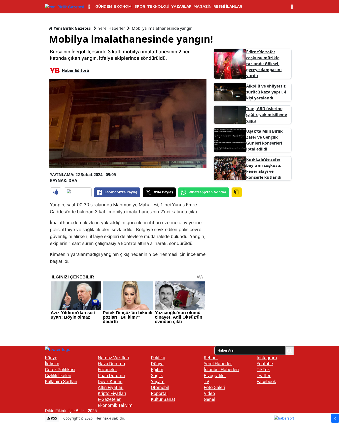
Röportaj (159, 393)
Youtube (265, 363)
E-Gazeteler (109, 399)
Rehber (211, 357)
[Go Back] (335, 418)
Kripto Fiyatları (112, 393)
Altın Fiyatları (110, 387)
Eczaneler (107, 369)
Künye (51, 357)
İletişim (52, 363)
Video (209, 393)
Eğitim (157, 369)
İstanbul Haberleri (221, 369)
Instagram (267, 357)
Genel (209, 399)
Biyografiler (215, 375)
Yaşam (158, 381)
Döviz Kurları (110, 381)
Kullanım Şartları (61, 381)
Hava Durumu (111, 363)
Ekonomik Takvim (115, 405)
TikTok (263, 369)
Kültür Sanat (163, 399)
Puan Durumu (111, 375)
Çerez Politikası (60, 369)
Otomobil (160, 387)
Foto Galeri (214, 387)
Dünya (157, 363)
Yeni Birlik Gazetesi (72, 28)
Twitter (264, 375)
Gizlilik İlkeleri (58, 375)
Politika (158, 357)
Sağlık (157, 375)
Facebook (266, 381)
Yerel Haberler (111, 28)
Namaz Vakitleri (113, 357)
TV (206, 381)
